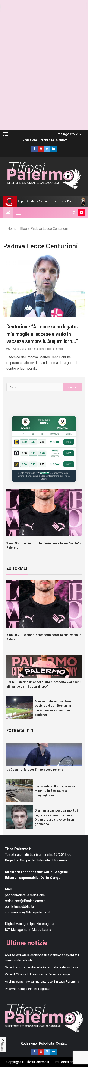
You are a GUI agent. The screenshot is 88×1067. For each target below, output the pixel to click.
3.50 (24, 441)
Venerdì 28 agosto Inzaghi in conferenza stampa (37, 974)
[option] (44, 523)
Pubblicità (47, 140)
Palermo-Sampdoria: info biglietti (27, 989)
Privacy (2, 1046)
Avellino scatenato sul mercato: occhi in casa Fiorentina (42, 981)
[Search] (74, 213)
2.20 (42, 453)
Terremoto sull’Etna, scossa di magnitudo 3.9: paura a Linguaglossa (56, 790)
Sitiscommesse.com (43, 472)
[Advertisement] (44, 86)
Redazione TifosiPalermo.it (47, 348)
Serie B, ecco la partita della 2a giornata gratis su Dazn (41, 967)
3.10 (33, 441)
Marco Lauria (41, 929)
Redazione (30, 140)
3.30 (24, 453)
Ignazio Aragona (42, 924)
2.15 (42, 441)
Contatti (62, 140)
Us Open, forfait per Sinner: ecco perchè (34, 769)
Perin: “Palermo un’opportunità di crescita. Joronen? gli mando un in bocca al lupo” (43, 684)
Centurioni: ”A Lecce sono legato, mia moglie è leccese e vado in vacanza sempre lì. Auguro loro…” (42, 333)
